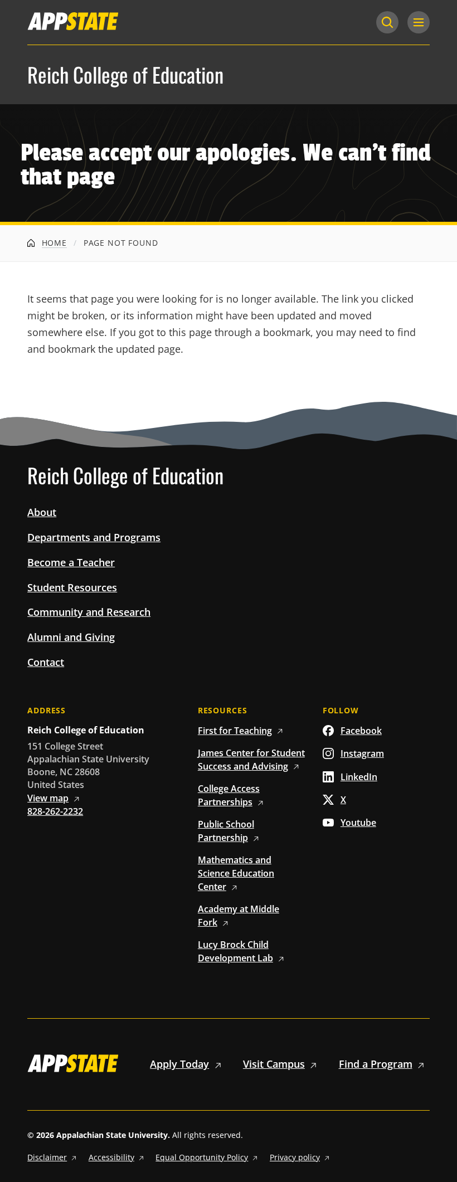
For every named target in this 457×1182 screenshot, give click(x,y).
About (41, 512)
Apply (179, 1064)
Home (53, 242)
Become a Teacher (71, 562)
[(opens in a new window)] (73, 21)
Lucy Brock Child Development (235, 951)
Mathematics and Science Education (236, 873)
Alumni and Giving (71, 637)
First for (235, 730)
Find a (375, 1064)
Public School (226, 831)
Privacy (295, 1157)
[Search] (387, 22)
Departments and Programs (94, 537)
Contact (45, 662)
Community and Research (88, 612)
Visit (274, 1064)
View (48, 798)
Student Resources (72, 587)
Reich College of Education (125, 74)
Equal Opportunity (201, 1157)
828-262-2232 (55, 811)
